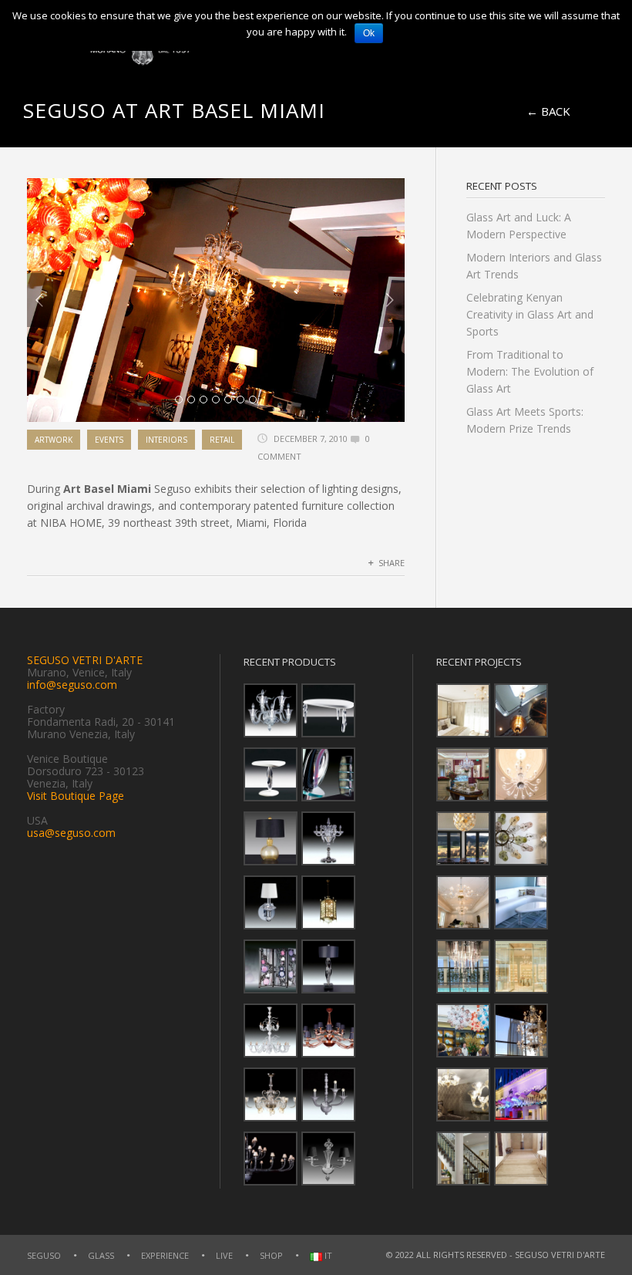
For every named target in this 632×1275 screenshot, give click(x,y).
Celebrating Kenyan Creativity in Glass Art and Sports (529, 314)
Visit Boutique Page (75, 795)
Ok (369, 33)
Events (109, 439)
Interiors (166, 439)
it (327, 1256)
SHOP (271, 1255)
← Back (548, 111)
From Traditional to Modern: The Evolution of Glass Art (529, 371)
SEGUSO (44, 1255)
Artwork (53, 439)
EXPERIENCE (165, 1255)
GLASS (101, 1255)
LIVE (224, 1255)
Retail (222, 439)
